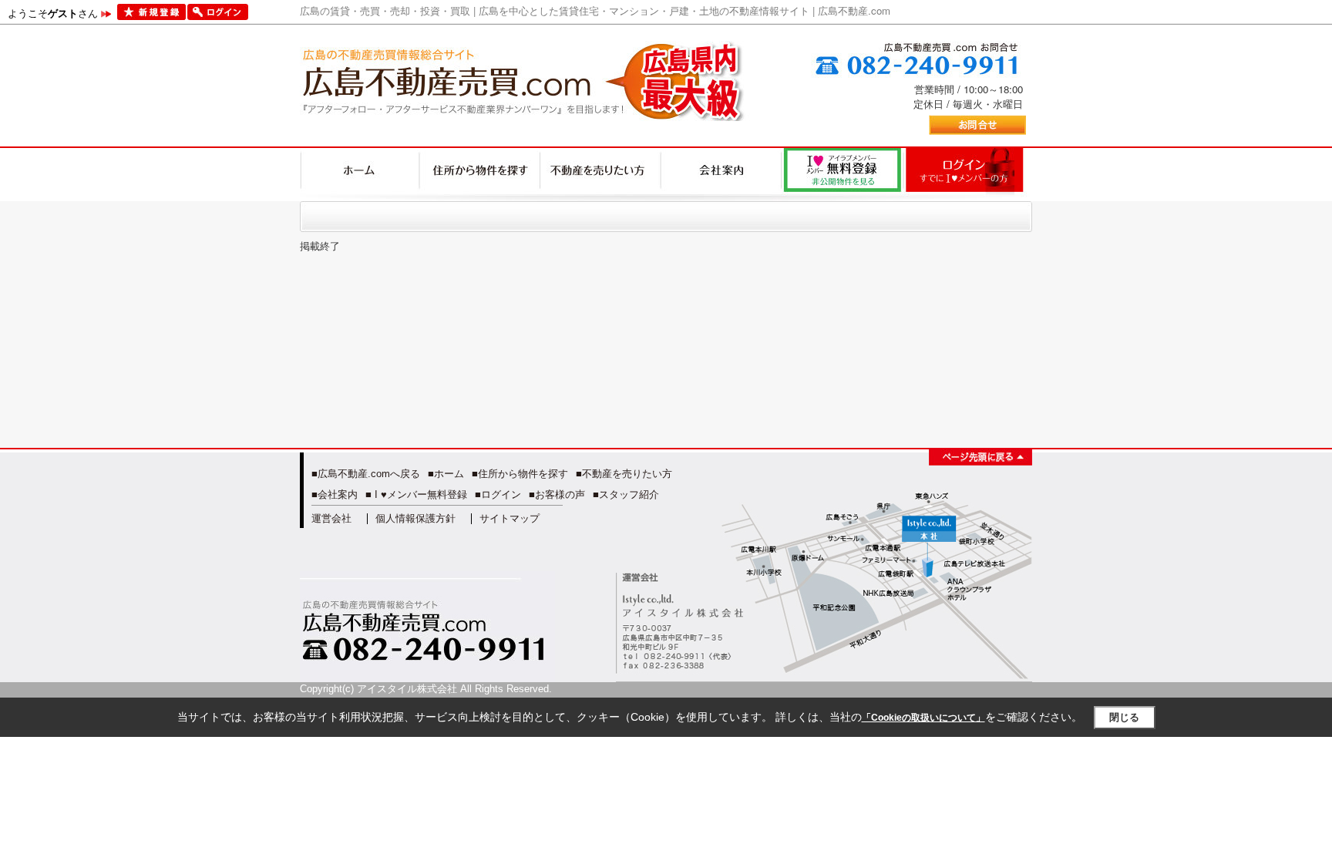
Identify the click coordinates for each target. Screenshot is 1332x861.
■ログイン (498, 494)
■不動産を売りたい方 (624, 473)
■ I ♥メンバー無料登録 (416, 494)
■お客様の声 (557, 494)
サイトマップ (509, 518)
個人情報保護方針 (415, 518)
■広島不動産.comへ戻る (365, 473)
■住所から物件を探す (520, 473)
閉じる (1124, 717)
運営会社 (331, 518)
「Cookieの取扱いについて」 (923, 717)
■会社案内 (334, 494)
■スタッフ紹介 (626, 494)
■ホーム (446, 473)
